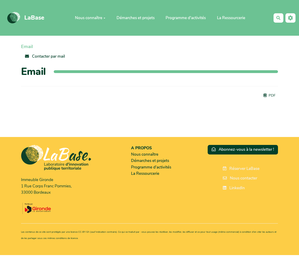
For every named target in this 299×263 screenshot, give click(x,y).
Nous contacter (243, 178)
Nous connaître (88, 17)
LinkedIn (236, 188)
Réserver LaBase (244, 168)
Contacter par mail (48, 56)
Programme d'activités (186, 17)
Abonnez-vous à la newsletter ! (246, 149)
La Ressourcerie (231, 17)
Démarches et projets (136, 17)
